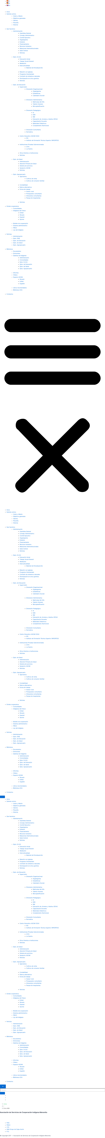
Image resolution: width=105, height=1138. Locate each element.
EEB (34, 115)
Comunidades (17, 208)
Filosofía (15, 22)
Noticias (22, 53)
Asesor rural (30, 191)
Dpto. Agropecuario (19, 174)
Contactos (10, 294)
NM (34, 117)
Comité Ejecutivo (25, 37)
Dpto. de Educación (19, 85)
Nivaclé (22, 279)
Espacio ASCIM (18, 277)
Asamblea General (25, 33)
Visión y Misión (17, 16)
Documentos (17, 251)
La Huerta (29, 149)
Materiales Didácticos (39, 123)
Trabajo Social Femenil (27, 61)
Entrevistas (16, 253)
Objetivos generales (19, 18)
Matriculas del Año (38, 102)
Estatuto (22, 42)
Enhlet (22, 213)
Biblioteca (10, 249)
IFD (27, 138)
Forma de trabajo (25, 189)
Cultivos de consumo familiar (35, 181)
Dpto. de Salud (17, 159)
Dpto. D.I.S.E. (17, 57)
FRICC (15, 228)
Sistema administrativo (20, 225)
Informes (16, 273)
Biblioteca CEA (17, 290)
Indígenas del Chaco (19, 210)
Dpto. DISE (16, 238)
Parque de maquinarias (33, 198)
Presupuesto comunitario (34, 193)
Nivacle (22, 215)
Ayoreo (22, 219)
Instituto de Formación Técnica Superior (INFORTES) (42, 140)
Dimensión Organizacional (34, 89)
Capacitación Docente (40, 121)
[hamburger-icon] (2, 797)
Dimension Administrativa (34, 100)
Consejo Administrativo (27, 35)
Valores (15, 20)
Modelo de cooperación (20, 223)
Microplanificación (38, 106)
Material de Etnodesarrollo (34, 68)
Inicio (8, 12)
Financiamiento (24, 44)
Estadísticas (36, 93)
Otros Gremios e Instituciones (29, 153)
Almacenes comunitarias (33, 196)
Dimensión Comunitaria (33, 129)
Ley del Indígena (18, 230)
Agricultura (23, 176)
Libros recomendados (20, 288)
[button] (52, 403)
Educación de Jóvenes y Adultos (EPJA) (45, 119)
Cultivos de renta (31, 178)
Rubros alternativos (26, 187)
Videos (15, 275)
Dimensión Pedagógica (33, 110)
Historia (15, 25)
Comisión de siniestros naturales (30, 76)
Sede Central (24, 50)
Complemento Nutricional (41, 125)
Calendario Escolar (39, 95)
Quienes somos (11, 14)
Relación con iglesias (26, 72)
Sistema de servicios (26, 166)
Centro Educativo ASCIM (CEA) (29, 136)
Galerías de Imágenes (19, 255)
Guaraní (22, 217)
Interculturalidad (25, 65)
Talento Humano (38, 104)
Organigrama (24, 40)
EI (33, 112)
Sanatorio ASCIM (25, 168)
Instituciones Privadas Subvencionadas (32, 144)
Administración (17, 31)
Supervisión (23, 87)
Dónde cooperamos (13, 206)
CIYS (27, 147)
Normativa (29, 132)
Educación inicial (25, 59)
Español (22, 283)
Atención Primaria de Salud (28, 163)
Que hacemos (11, 29)
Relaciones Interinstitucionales (29, 48)
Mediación (23, 63)
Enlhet (22, 281)
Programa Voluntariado (27, 74)
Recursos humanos (25, 46)
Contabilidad (24, 185)
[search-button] (2, 1093)
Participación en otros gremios (29, 78)
